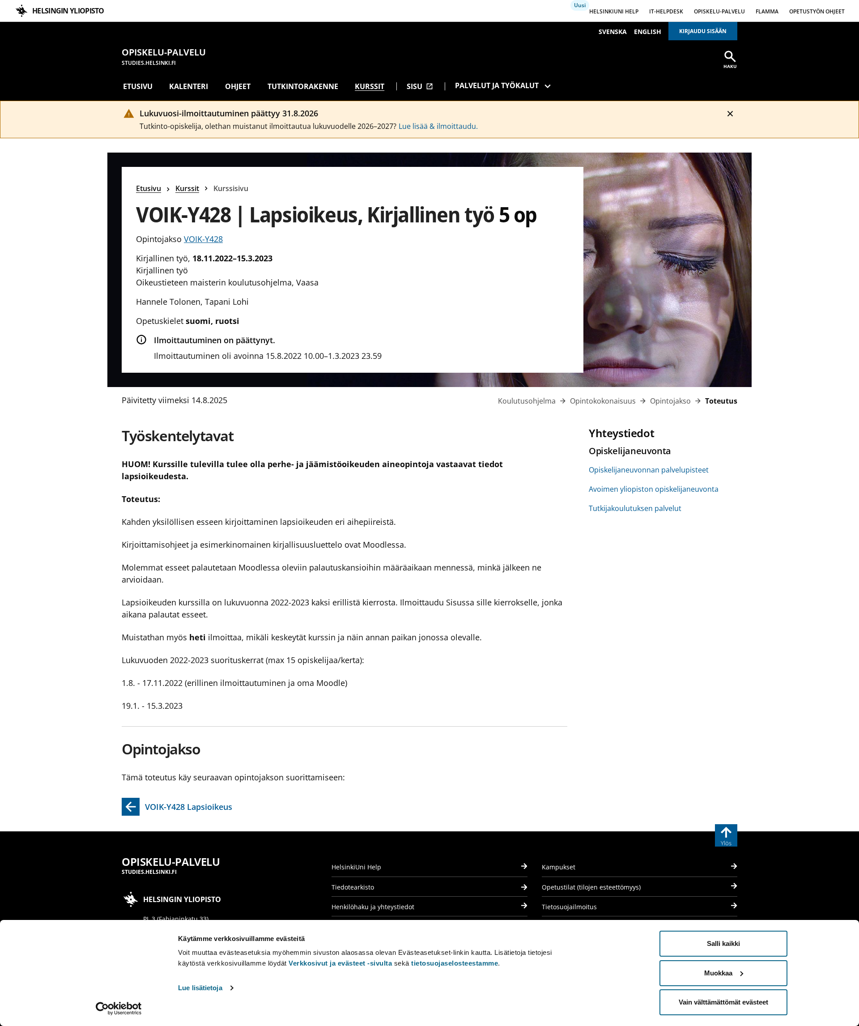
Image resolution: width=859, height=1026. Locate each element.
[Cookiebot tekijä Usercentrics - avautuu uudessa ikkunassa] (119, 1008)
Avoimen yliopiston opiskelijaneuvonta (654, 489)
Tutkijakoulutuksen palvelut (635, 508)
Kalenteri (188, 86)
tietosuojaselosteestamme (454, 963)
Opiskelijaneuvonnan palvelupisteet (649, 470)
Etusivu (138, 86)
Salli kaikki (723, 943)
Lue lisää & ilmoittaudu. (438, 126)
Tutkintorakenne (303, 86)
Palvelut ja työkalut (497, 85)
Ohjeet (238, 86)
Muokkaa (718, 973)
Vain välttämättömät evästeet (723, 1002)
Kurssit (369, 86)
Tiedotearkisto (353, 887)
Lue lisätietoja (200, 988)
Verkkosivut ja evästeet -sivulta (340, 963)
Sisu (420, 86)
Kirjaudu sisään (703, 31)
